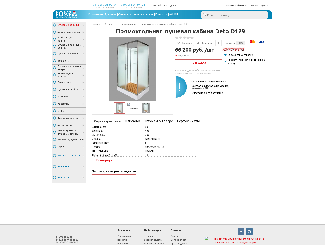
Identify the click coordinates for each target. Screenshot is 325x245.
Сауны (61, 146)
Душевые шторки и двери (69, 68)
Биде (60, 110)
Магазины (122, 243)
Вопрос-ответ (178, 240)
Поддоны (63, 60)
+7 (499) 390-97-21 (104, 4)
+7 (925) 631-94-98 (132, 4)
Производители (68, 155)
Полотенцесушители (70, 139)
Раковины (63, 103)
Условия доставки (154, 243)
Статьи (174, 236)
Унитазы (62, 96)
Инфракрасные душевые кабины (68, 132)
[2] (181, 38)
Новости (63, 177)
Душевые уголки (67, 53)
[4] (188, 38)
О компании (124, 236)
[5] (192, 38)
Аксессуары (64, 125)
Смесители (64, 82)
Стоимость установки (240, 54)
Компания (123, 230)
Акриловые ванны (68, 32)
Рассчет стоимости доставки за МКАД (246, 61)
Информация (152, 230)
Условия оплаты (153, 240)
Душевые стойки (67, 89)
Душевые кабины (68, 25)
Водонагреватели (68, 118)
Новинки (63, 166)
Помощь (176, 230)
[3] (184, 38)
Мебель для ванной (64, 39)
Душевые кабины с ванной (69, 46)
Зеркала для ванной (65, 75)
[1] (177, 38)
